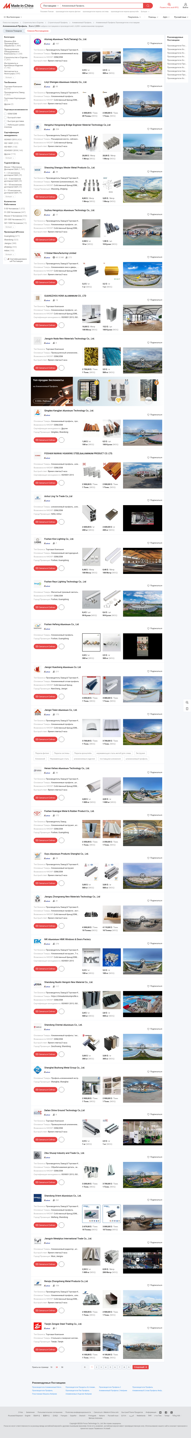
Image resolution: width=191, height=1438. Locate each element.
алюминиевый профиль (137, 758)
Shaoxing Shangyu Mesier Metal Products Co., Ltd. (69, 167)
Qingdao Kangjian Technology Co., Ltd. (69, 410)
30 (57, 1367)
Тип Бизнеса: (39, 49)
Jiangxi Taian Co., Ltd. (60, 709)
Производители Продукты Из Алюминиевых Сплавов (81, 1387)
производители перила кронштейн (125, 11)
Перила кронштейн (83, 753)
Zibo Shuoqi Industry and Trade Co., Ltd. (64, 1153)
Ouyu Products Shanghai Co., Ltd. (66, 853)
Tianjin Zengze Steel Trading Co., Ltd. (63, 1323)
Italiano (102, 1415)
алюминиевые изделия (84, 758)
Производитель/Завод (14, 93)
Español (73, 1415)
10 (51, 1367)
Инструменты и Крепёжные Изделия (13, 65)
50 (62, 1367)
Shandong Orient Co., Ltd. (62, 1195)
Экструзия (140, 753)
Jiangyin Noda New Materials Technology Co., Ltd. (69, 338)
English (27, 1415)
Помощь (152, 17)
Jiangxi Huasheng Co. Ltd (62, 667)
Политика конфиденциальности (78, 1412)
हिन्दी (149, 1415)
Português (92, 1415)
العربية (131, 1415)
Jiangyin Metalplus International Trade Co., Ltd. (68, 1238)
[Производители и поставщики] (18, 6)
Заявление (30, 1412)
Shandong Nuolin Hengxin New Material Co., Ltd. (68, 982)
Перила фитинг (42, 753)
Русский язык (113, 1415)
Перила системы (61, 753)
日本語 (55, 1415)
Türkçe (166, 1415)
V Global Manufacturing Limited (60, 253)
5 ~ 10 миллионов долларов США (13, 191)
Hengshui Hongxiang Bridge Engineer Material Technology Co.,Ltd (77, 124)
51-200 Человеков (15, 212)
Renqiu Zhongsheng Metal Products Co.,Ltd (66, 1281)
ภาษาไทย (157, 1415)
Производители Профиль (142, 1387)
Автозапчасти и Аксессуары (12, 72)
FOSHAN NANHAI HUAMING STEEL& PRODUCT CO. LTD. (78, 453)
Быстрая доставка (15, 121)
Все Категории (13, 17)
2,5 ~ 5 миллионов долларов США (13, 179)
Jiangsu (10, 243)
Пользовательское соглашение (50, 1412)
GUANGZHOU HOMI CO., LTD (65, 295)
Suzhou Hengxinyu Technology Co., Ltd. (69, 210)
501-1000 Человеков (15, 223)
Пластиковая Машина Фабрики (44, 1394)
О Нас (20, 1412)
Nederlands (141, 1415)
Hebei (9, 250)
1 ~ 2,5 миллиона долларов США (13, 173)
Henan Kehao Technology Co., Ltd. (67, 768)
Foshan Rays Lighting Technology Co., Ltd (65, 581)
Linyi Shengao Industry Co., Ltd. (65, 82)
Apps (165, 17)
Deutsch (82, 1415)
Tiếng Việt (176, 1415)
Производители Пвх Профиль (77, 1390)
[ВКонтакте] (160, 1412)
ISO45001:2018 (13, 150)
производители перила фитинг (68, 11)
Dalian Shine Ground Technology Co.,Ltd (64, 1110)
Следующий (139, 1367)
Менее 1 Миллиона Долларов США (14, 168)
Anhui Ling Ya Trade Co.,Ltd (58, 496)
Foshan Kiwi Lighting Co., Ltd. (59, 538)
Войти (185, 7)
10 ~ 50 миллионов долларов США (13, 185)
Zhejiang (10, 247)
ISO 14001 (11, 143)
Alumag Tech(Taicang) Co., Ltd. (65, 39)
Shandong (11, 239)
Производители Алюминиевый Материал (47, 1387)
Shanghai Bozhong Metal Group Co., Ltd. (64, 1067)
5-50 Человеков (14, 208)
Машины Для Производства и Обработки (12, 43)
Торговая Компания (13, 87)
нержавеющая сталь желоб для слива (113, 753)
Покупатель (133, 17)
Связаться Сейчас (47, 68)
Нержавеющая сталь (59, 758)
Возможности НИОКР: (43, 57)
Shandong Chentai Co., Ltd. (63, 1024)
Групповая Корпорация (14, 99)
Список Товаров (14, 31)
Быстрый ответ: (41, 60)
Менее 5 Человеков (15, 215)
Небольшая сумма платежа (14, 125)
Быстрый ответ (14, 117)
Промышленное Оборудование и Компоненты (13, 51)
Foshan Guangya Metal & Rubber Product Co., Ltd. (69, 811)
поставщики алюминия (110, 758)
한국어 (123, 1415)
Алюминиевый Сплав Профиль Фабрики (147, 1390)
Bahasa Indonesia (95, 1418)
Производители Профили (178, 63)
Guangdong (12, 236)
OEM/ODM (12, 113)
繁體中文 (46, 1415)
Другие (8, 104)
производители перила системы (96, 11)
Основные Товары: (42, 53)
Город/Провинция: (42, 188)
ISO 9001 (10, 146)
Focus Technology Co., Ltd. (93, 1423)
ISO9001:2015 (13, 139)
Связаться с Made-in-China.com (106, 1412)
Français (64, 1415)
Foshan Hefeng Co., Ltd (61, 624)
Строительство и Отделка (15, 58)
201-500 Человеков (15, 219)
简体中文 (36, 1415)
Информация (151, 1412)
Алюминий (40, 758)
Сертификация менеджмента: (47, 317)
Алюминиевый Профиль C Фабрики (113, 1390)
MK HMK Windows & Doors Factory (67, 939)
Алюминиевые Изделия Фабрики (79, 1394)
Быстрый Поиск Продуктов (132, 1412)
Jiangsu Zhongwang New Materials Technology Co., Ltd (72, 896)
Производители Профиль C (110, 1387)
